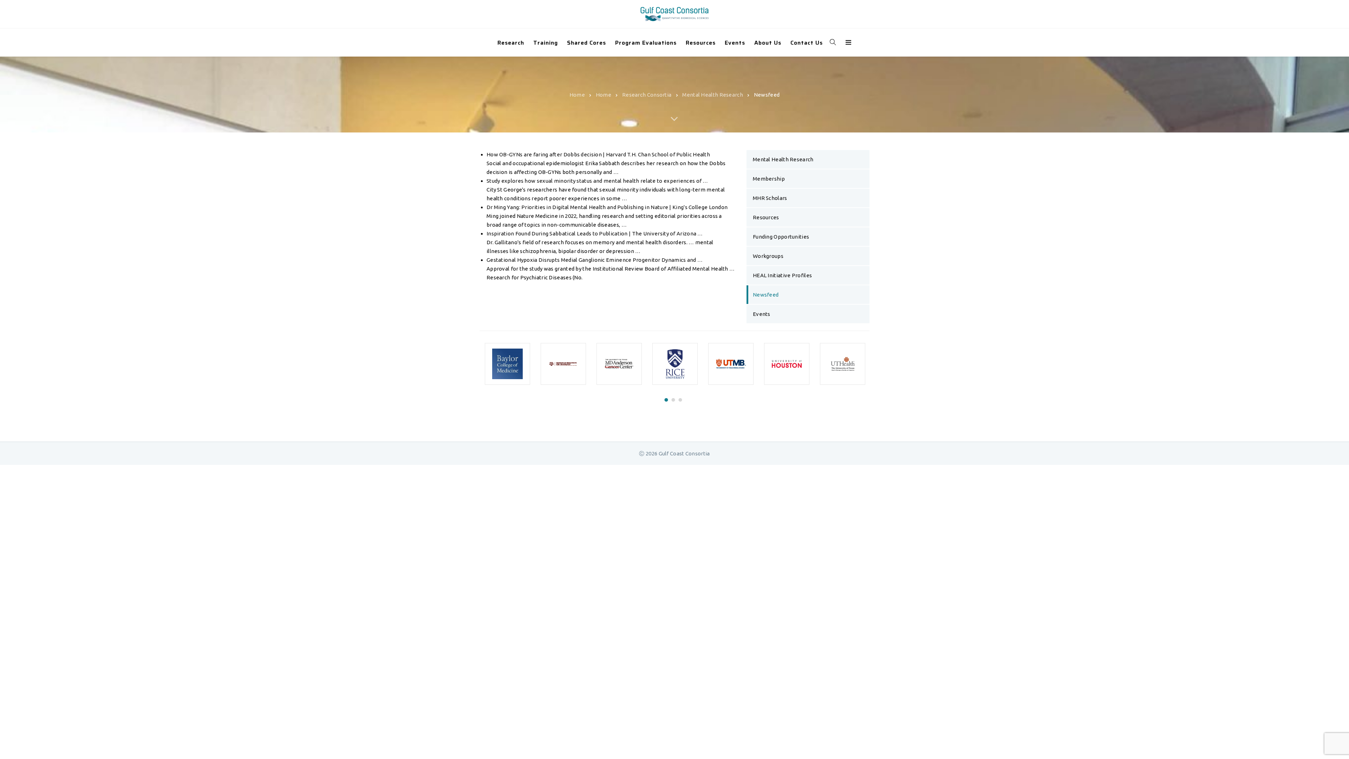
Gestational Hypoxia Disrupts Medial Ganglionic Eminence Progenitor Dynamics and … (595, 260)
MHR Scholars (770, 198)
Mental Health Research (712, 94)
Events (761, 314)
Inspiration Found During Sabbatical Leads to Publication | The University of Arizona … (595, 233)
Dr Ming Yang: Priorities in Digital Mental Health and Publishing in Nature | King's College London (607, 207)
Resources (766, 217)
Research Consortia (646, 94)
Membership (769, 179)
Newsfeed (765, 295)
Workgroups (768, 256)
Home (577, 94)
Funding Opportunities (781, 237)
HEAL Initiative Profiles (782, 275)
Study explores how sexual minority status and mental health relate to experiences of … (597, 181)
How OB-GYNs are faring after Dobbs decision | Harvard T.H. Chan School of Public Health (598, 154)
